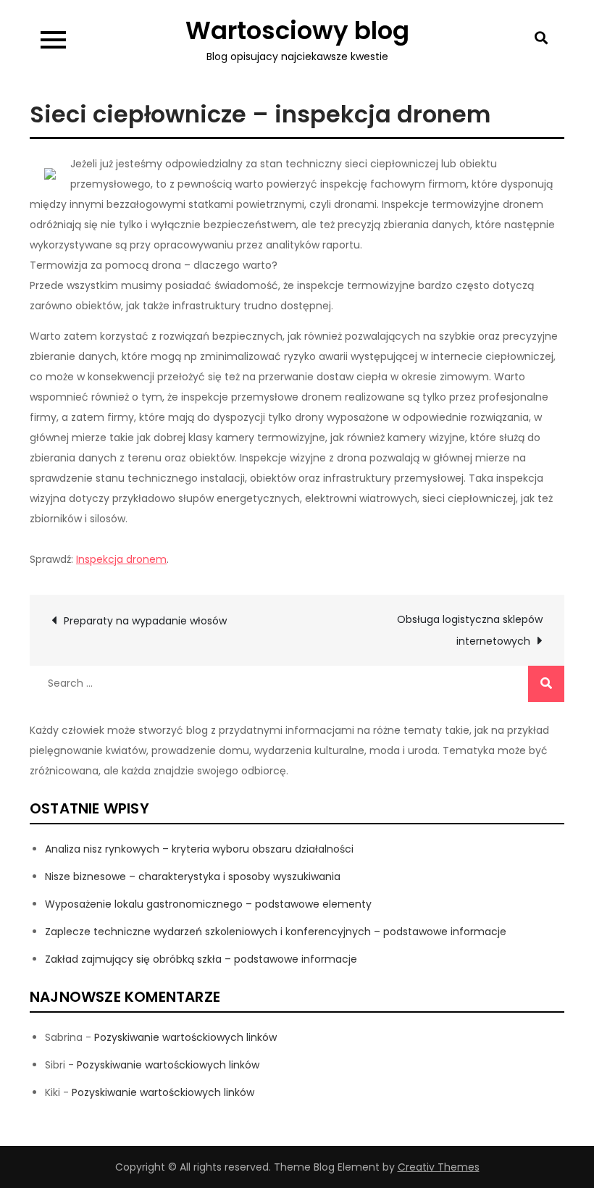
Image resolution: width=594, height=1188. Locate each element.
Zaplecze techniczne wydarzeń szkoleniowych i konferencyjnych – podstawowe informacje (275, 931)
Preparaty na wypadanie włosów (145, 621)
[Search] (546, 684)
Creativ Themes (439, 1167)
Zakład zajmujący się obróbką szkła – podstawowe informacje (201, 959)
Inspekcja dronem (121, 559)
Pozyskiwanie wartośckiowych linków (185, 1037)
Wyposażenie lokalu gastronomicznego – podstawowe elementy (208, 904)
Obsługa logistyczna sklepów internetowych (470, 630)
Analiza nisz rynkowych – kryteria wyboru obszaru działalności (199, 849)
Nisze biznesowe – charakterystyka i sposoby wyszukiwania (192, 876)
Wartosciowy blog (297, 30)
